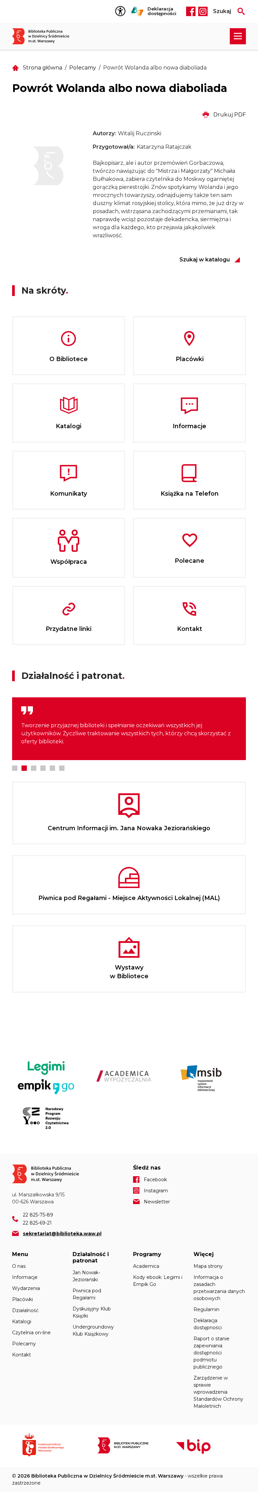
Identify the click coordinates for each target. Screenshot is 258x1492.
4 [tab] (43, 768)
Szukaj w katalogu (204, 259)
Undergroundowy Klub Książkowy (93, 1330)
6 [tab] (61, 768)
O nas (19, 1266)
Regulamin (206, 1309)
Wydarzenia (26, 1288)
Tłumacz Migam (137, 11)
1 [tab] (14, 768)
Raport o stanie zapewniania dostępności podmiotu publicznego (211, 1353)
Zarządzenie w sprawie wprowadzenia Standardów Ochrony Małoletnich (218, 1392)
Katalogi (21, 1322)
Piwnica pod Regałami (87, 1294)
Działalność (25, 1310)
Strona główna (42, 67)
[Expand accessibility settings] (122, 11)
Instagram (203, 11)
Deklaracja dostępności (161, 11)
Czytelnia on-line (31, 1333)
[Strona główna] (44, 36)
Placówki (22, 1299)
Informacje (25, 1277)
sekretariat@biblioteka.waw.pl (62, 1234)
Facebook (191, 11)
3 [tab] (33, 768)
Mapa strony (208, 1266)
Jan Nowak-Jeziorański (86, 1276)
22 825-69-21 (37, 1223)
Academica (146, 1266)
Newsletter (157, 1202)
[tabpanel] (129, 728)
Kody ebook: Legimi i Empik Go (157, 1280)
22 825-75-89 (38, 1215)
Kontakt (21, 1355)
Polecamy (82, 67)
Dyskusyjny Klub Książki (92, 1312)
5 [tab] (52, 768)
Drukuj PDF (229, 114)
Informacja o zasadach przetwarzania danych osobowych (219, 1287)
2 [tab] (24, 768)
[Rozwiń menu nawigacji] (238, 36)
